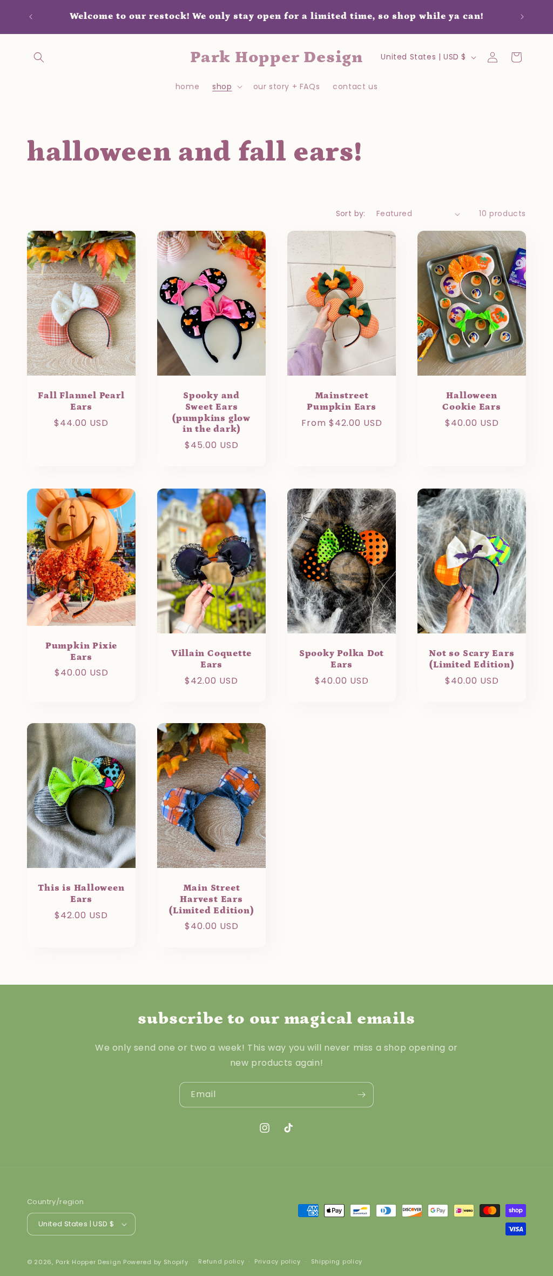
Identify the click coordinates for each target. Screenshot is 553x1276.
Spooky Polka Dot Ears (341, 659)
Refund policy (221, 1261)
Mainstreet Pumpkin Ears (341, 401)
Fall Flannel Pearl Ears (81, 401)
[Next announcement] (522, 16)
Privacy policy (277, 1261)
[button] (39, 57)
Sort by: (351, 213)
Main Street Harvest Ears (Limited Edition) (211, 899)
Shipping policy (337, 1261)
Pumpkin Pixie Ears (81, 651)
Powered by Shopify (155, 1262)
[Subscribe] (361, 1094)
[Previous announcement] (31, 16)
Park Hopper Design (89, 1262)
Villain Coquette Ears (211, 659)
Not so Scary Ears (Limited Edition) (471, 659)
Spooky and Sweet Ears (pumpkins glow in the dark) (211, 412)
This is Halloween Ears (81, 894)
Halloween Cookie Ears (471, 402)
